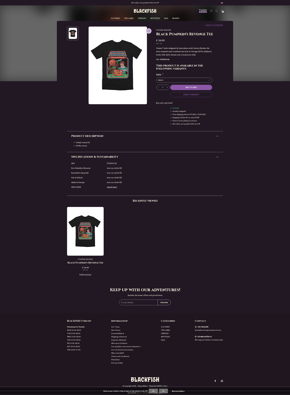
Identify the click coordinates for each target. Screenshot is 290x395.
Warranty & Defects (119, 343)
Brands (175, 18)
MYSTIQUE (155, 18)
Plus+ (165, 386)
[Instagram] (222, 381)
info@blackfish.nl (205, 337)
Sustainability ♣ (117, 333)
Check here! (112, 187)
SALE (166, 18)
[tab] (145, 136)
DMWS (159, 386)
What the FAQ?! (117, 353)
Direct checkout (191, 95)
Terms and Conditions (120, 356)
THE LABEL (129, 18)
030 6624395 (203, 327)
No (163, 391)
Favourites (148, 31)
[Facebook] (215, 381)
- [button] (158, 87)
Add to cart (191, 87)
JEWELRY (142, 18)
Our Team (115, 327)
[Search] (217, 11)
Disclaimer (115, 360)
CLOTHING (115, 18)
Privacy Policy (117, 363)
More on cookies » (178, 391)
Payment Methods (118, 340)
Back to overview (214, 25)
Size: (159, 74)
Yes (153, 391)
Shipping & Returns (119, 337)
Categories (168, 320)
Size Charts (115, 330)
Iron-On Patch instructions (122, 350)
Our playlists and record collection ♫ (126, 346)
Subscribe (164, 302)
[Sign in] (211, 11)
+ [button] (167, 87)
